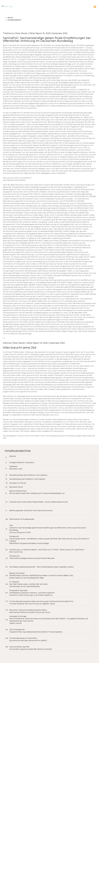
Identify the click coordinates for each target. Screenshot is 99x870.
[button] (95, 7)
